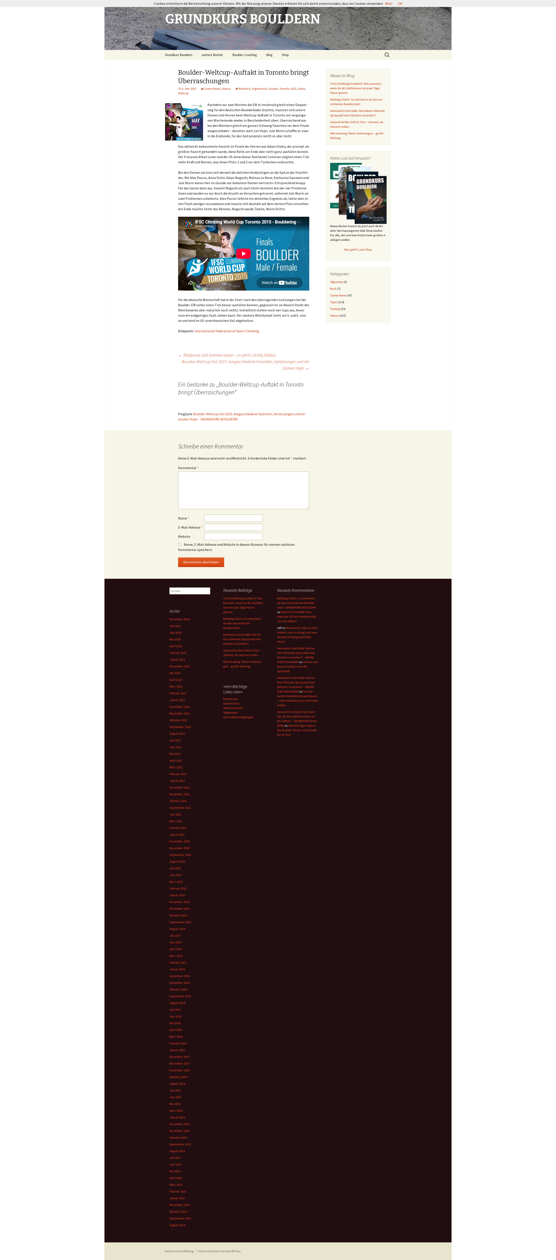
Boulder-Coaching (244, 55)
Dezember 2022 (179, 707)
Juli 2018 (174, 1010)
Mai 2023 (174, 673)
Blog (269, 55)
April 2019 (175, 949)
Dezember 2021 (179, 787)
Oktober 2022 (178, 720)
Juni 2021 (175, 814)
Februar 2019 (177, 962)
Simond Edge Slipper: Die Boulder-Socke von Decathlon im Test (297, 730)
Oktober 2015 (178, 1137)
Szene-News (212, 89)
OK (400, 3)
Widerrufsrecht (233, 708)
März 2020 (175, 882)
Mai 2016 (174, 1104)
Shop (285, 55)
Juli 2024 (174, 626)
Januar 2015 (177, 1198)
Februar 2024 (177, 653)
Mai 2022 (174, 754)
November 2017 (179, 1063)
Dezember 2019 (179, 902)
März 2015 (175, 1185)
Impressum (230, 699)
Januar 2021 (177, 835)
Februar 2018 (177, 1043)
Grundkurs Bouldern (178, 55)
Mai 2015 (174, 1171)
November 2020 (179, 848)
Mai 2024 (174, 639)
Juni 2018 (175, 1016)
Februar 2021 (177, 828)
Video (301, 89)
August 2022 (177, 734)
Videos (226, 89)
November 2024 (179, 619)
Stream (273, 89)
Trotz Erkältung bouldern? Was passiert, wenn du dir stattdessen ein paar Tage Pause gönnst (356, 88)
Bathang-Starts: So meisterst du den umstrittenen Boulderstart (242, 623)
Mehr (389, 3)
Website (184, 536)
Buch (333, 289)
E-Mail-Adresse (190, 527)
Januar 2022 (177, 781)
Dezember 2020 (179, 841)
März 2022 (175, 767)
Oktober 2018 (178, 989)
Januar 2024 (177, 659)
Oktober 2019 (178, 915)
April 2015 (175, 1178)
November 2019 (179, 909)
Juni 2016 (175, 1097)
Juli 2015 (174, 1158)
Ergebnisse (259, 89)
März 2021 (175, 821)
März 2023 (175, 686)
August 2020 (177, 861)
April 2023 (175, 680)
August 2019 (177, 929)
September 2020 (180, 855)
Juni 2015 (175, 1164)
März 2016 (175, 1111)
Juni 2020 (175, 875)
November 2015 (179, 1131)
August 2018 (177, 1003)
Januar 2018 (177, 1050)
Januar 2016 (177, 1117)
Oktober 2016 (178, 1077)
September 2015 (180, 1144)
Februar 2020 (177, 888)
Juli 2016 (174, 1090)
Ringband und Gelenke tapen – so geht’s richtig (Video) (227, 355)
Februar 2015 (177, 1191)
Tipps (333, 302)
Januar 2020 (177, 895)
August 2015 (177, 1151)
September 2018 (180, 996)
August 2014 (177, 1225)
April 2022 (175, 760)
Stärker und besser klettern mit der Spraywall (297, 666)
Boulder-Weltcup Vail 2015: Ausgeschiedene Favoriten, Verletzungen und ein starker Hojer (245, 365)
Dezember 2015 (179, 1124)
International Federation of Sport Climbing (226, 331)
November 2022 (179, 713)
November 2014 (179, 1205)
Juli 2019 (174, 936)
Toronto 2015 (287, 89)
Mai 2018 (174, 1023)
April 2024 (175, 646)
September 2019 (180, 922)
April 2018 (175, 1030)
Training (335, 309)
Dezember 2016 (179, 1070)
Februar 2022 (177, 774)
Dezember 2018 (179, 976)
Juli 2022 (174, 740)
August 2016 (177, 1084)
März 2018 (175, 1036)
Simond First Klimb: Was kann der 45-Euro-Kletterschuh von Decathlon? (296, 616)
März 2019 (175, 956)
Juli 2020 (174, 868)
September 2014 (180, 1218)
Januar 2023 (177, 700)
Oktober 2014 (178, 1212)
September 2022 (180, 727)
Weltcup (183, 93)
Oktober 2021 (178, 801)
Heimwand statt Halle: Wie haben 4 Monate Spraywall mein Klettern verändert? (242, 639)
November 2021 (179, 794)
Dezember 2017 (179, 1057)
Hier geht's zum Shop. (358, 249)
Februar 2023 (177, 693)
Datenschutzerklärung (179, 1251)
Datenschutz (231, 703)
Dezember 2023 (179, 666)
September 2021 (180, 808)
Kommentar (188, 468)
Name (183, 518)
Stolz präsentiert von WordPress (219, 1251)
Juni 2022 (175, 747)
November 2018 (179, 983)
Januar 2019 (177, 969)
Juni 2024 (175, 633)
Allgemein (336, 282)
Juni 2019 (175, 942)
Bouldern (244, 89)
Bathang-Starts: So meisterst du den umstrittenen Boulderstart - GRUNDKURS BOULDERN (296, 602)
